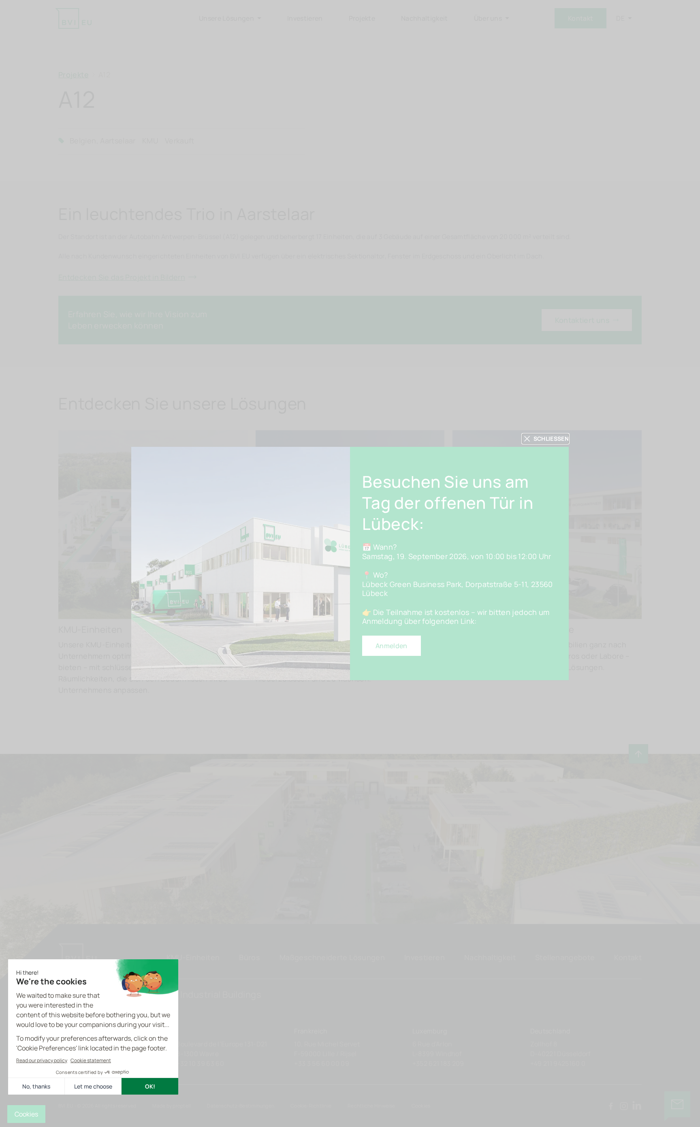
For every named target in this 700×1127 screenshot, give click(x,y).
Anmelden (392, 645)
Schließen (551, 438)
